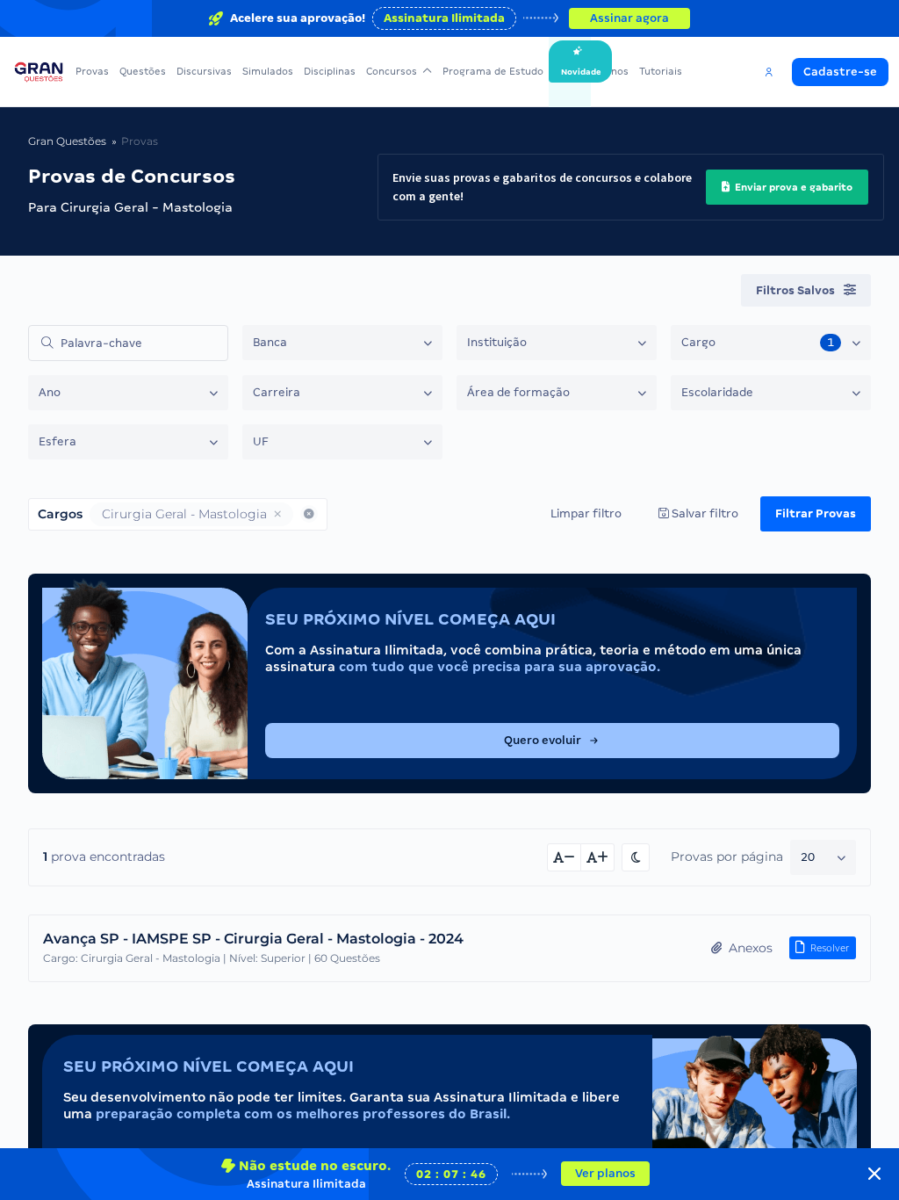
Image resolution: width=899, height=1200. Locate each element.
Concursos (391, 71)
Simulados (267, 71)
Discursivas (204, 71)
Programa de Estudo (492, 71)
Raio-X (570, 71)
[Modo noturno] (636, 857)
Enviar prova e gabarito (792, 187)
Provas (92, 71)
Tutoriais (660, 71)
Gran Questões (67, 141)
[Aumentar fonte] (598, 857)
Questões (142, 71)
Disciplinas (330, 71)
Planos (612, 71)
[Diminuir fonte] (564, 857)
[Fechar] (874, 1174)
